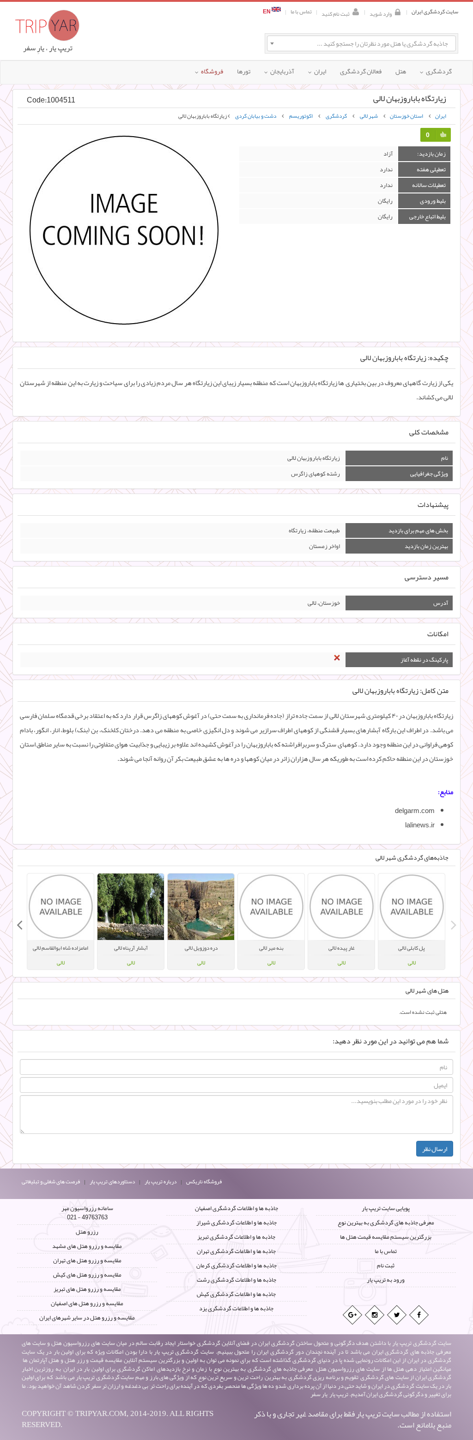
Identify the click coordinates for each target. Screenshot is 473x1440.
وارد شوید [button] (381, 13)
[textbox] (361, 43)
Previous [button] (453, 921)
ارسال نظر (434, 1148)
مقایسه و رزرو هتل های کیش (87, 1275)
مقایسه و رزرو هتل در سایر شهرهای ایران (87, 1318)
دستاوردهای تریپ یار (112, 1181)
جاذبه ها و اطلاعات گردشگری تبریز (236, 1237)
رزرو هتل (87, 1232)
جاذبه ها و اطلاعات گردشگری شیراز (236, 1223)
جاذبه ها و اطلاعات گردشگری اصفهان (236, 1208)
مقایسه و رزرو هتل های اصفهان (87, 1303)
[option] (411, 921)
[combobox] (361, 43)
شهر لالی (369, 115)
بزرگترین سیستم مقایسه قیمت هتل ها (385, 1237)
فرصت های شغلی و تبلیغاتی (51, 1181)
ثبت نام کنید (335, 13)
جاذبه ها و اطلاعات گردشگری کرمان (236, 1265)
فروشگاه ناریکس (204, 1181)
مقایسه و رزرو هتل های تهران (87, 1260)
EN (267, 12)
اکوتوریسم (301, 115)
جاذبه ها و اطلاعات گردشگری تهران (236, 1251)
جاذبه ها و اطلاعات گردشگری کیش (236, 1294)
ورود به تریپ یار (386, 1280)
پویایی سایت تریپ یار (386, 1208)
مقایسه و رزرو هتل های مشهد (87, 1246)
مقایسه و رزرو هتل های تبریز (87, 1289)
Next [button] (19, 921)
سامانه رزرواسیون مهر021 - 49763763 (87, 1212)
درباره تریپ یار (160, 1181)
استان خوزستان (406, 115)
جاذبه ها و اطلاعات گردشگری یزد (236, 1308)
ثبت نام (385, 1265)
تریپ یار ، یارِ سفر (48, 48)
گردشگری (336, 115)
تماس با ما (301, 12)
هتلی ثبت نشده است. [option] (423, 1012)
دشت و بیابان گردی (255, 115)
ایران (440, 115)
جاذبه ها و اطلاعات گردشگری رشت (236, 1280)
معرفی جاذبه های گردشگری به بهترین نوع (386, 1223)
